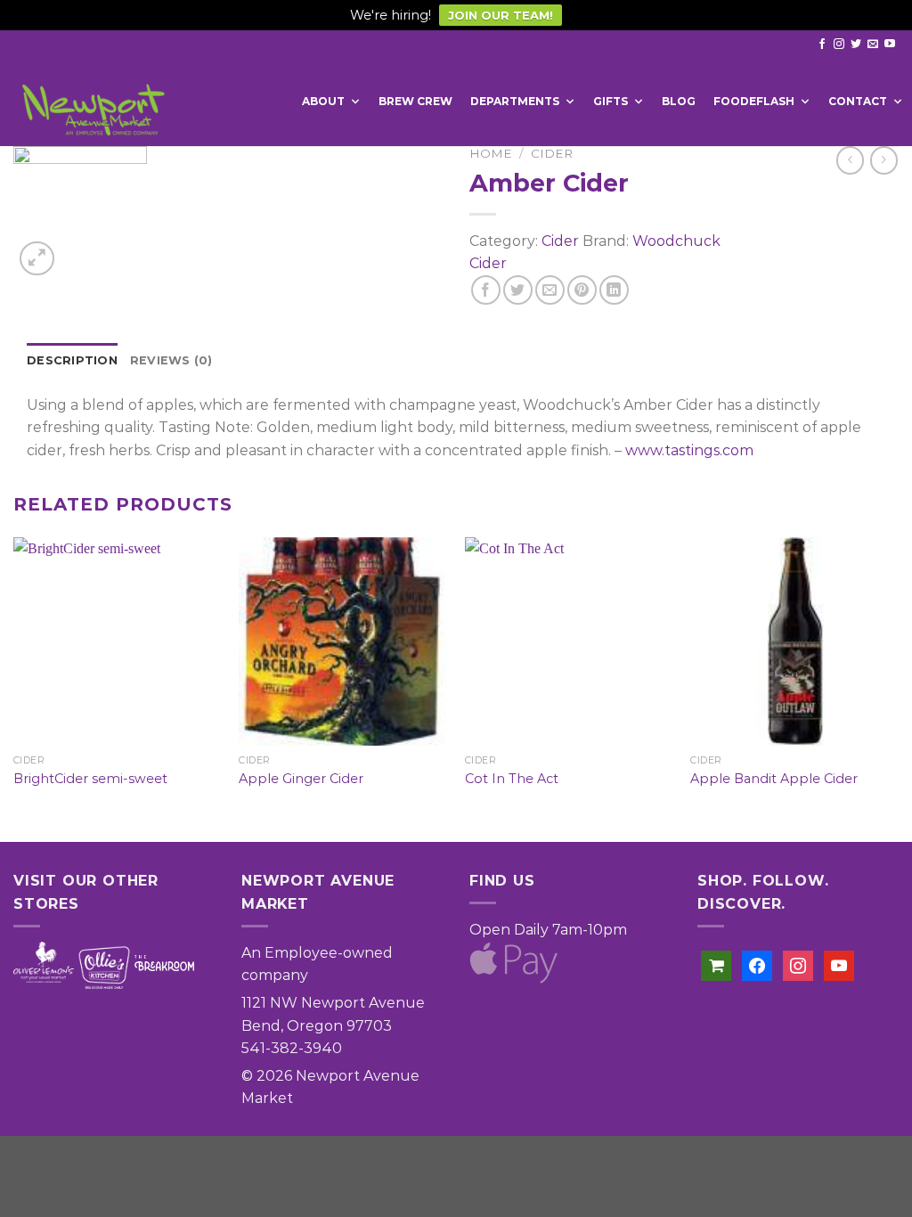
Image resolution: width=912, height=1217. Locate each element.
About (323, 101)
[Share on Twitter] (518, 290)
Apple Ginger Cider (301, 779)
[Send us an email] (872, 44)
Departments (514, 101)
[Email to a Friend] (550, 290)
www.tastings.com (689, 450)
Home (490, 153)
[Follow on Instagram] (839, 44)
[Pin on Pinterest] (582, 290)
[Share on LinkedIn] (614, 290)
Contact (857, 101)
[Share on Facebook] (486, 290)
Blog (679, 101)
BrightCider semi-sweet (90, 779)
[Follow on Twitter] (856, 44)
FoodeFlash (753, 101)
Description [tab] (72, 360)
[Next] (897, 687)
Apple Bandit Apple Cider (774, 779)
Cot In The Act (511, 779)
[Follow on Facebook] (822, 44)
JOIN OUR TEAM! (500, 15)
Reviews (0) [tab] (171, 360)
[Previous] (14, 687)
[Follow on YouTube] (889, 44)
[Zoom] (37, 258)
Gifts (610, 101)
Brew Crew (415, 101)
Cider (552, 153)
